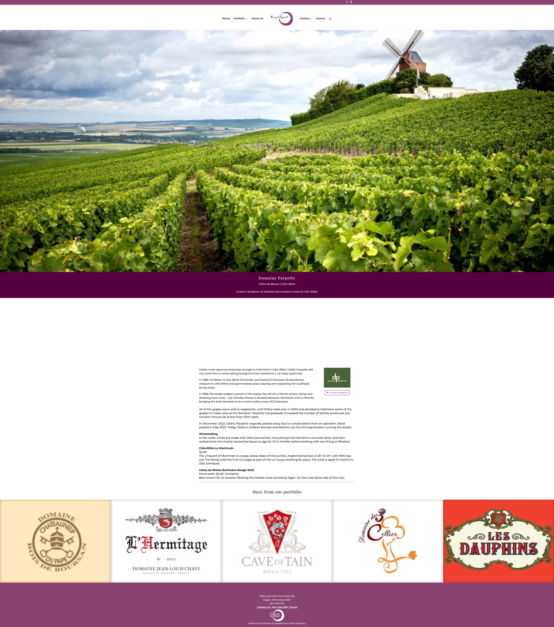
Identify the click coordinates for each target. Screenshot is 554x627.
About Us (257, 18)
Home (226, 18)
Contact (305, 18)
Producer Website (338, 392)
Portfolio (239, 18)
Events (320, 18)
